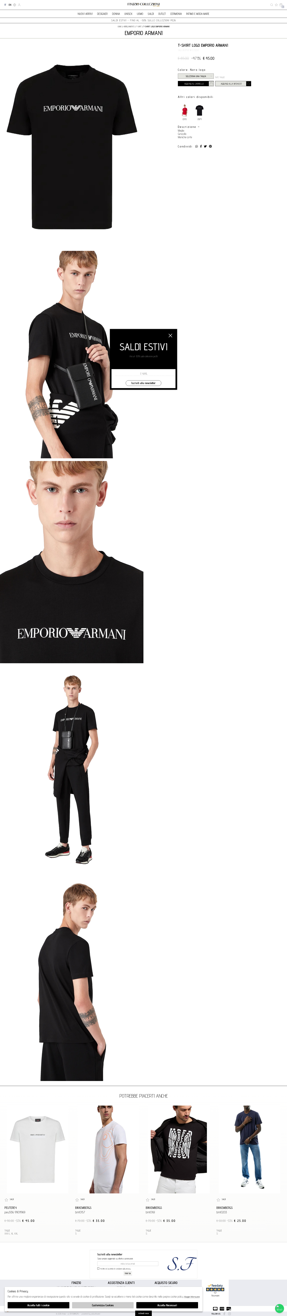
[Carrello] (281, 4)
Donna (116, 13)
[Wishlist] (276, 4)
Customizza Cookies (103, 1305)
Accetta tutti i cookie (38, 1305)
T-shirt (138, 26)
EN (10, 4)
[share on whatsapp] (196, 146)
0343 (185, 119)
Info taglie (220, 77)
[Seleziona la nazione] (14, 4)
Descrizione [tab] (187, 126)
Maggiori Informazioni (192, 1296)
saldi (151, 13)
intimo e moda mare (197, 13)
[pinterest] (210, 146)
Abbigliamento (128, 26)
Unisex (128, 13)
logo (143, 4)
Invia (128, 1273)
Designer (102, 13)
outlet (162, 13)
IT (5, 4)
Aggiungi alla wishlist (231, 83)
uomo (120, 26)
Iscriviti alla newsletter (143, 383)
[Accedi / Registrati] (19, 4)
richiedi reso (143, 1313)
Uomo (140, 13)
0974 (200, 119)
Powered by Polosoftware (91, 1314)
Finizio (76, 1283)
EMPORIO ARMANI (143, 32)
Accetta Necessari (167, 1305)
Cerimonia (176, 13)
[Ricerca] (271, 4)
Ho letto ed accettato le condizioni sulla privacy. (115, 1269)
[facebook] (201, 146)
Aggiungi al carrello (194, 83)
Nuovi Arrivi (85, 13)
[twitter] (205, 146)
